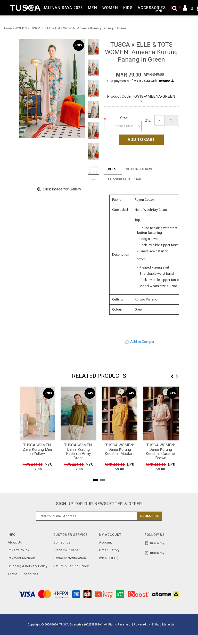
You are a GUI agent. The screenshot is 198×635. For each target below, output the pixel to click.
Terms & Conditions (23, 574)
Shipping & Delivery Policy (27, 566)
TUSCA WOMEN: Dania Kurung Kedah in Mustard (120, 449)
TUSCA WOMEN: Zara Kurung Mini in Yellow (37, 449)
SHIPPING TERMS (139, 169)
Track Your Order (66, 550)
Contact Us (62, 542)
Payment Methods (22, 558)
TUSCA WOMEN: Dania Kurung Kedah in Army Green (78, 451)
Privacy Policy (18, 550)
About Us (15, 542)
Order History (109, 550)
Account (105, 542)
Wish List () (109, 558)
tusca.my (157, 543)
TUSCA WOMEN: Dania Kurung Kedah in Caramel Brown (161, 451)
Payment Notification (69, 558)
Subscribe (149, 515)
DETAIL (113, 169)
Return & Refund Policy (71, 566)
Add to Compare (143, 342)
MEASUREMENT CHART (125, 179)
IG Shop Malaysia (163, 624)
